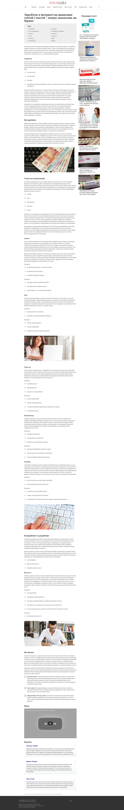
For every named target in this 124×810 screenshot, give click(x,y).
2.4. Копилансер (32, 40)
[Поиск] (99, 7)
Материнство (83, 7)
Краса (49, 7)
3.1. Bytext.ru (54, 33)
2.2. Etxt (30, 36)
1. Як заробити (31, 29)
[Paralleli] (57, 3)
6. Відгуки (53, 40)
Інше (90, 7)
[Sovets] (27, 801)
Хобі (75, 7)
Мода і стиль (68, 7)
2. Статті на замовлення (33, 31)
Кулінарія (42, 7)
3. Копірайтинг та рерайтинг (57, 31)
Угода (70, 800)
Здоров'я (34, 7)
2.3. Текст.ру (31, 38)
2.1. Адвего (30, 33)
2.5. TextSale (54, 29)
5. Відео (52, 38)
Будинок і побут (57, 7)
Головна (25, 7)
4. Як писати (54, 36)
